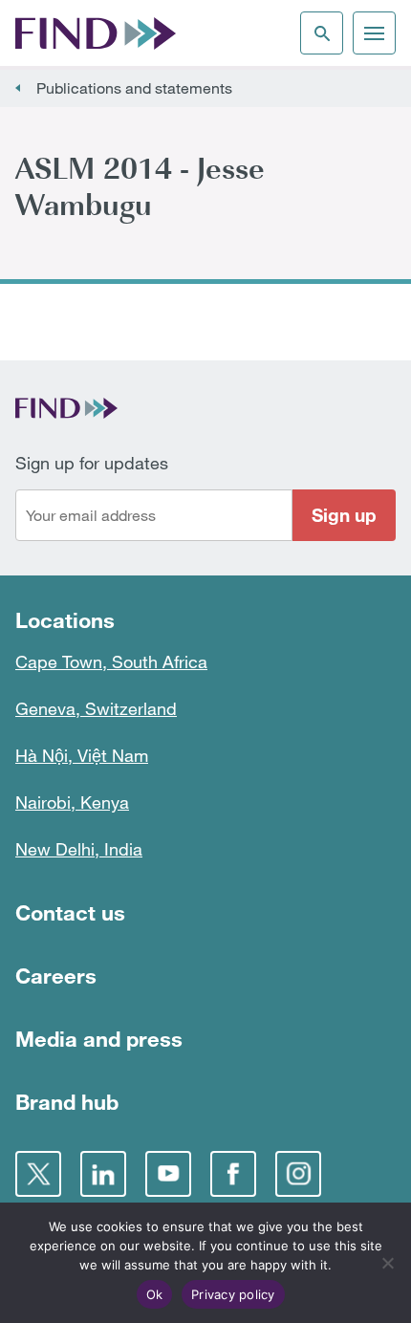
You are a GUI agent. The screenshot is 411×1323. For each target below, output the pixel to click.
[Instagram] (298, 1174)
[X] (38, 1174)
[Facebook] (233, 1174)
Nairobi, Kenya (72, 802)
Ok (154, 1294)
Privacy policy (233, 1294)
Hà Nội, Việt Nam (81, 755)
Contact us (70, 912)
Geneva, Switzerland (96, 708)
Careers (56, 975)
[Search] (321, 32)
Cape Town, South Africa (111, 661)
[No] (387, 1262)
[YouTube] (168, 1174)
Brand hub (67, 1102)
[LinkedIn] (103, 1174)
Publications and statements (134, 88)
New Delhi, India (78, 848)
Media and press (99, 1039)
